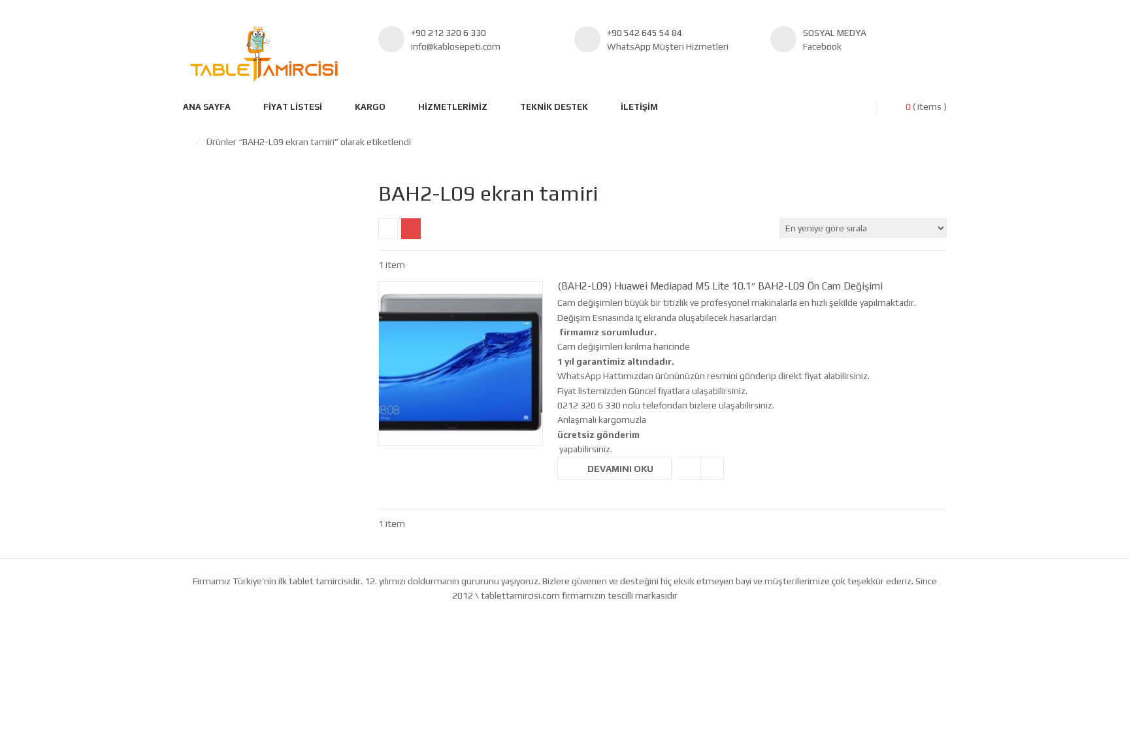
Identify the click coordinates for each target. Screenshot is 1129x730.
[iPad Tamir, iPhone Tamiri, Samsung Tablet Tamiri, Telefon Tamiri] (264, 54)
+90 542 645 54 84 (644, 32)
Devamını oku (620, 468)
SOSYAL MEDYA (834, 32)
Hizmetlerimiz (452, 107)
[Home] (185, 142)
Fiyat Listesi (292, 107)
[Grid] (388, 228)
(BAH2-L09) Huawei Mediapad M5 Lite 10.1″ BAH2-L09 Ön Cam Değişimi (720, 285)
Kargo (370, 107)
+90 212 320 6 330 (448, 32)
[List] (411, 228)
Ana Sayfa (207, 107)
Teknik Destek (554, 107)
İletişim (639, 107)
